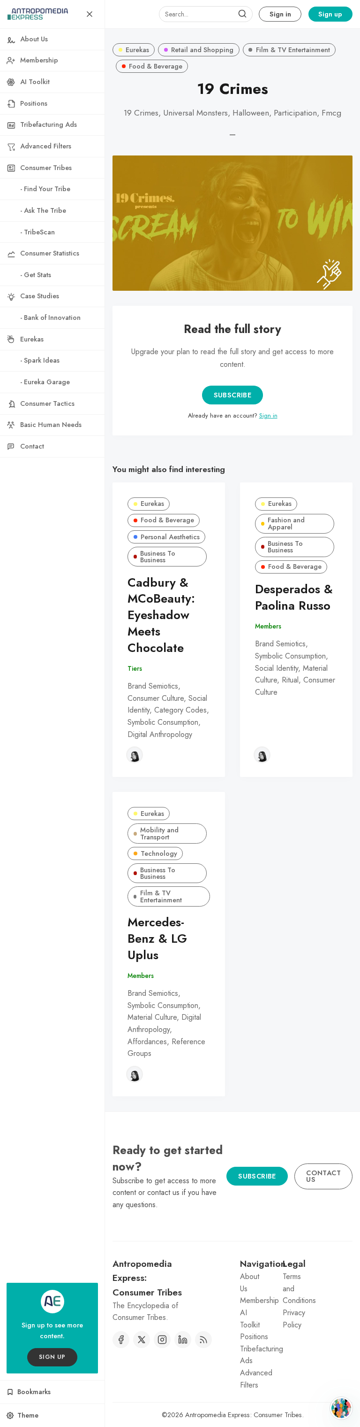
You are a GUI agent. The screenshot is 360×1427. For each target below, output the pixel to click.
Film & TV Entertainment (293, 49)
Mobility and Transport (159, 833)
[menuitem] (52, 39)
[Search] (242, 14)
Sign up (330, 14)
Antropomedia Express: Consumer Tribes (243, 1414)
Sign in (280, 14)
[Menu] (89, 14)
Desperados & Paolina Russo (294, 597)
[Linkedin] (182, 1339)
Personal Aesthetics (170, 537)
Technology (159, 853)
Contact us (323, 1176)
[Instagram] (162, 1339)
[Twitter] (141, 1339)
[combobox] (206, 14)
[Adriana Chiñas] (135, 755)
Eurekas (137, 49)
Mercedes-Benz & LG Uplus (157, 939)
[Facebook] (120, 1339)
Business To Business (157, 557)
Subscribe (233, 395)
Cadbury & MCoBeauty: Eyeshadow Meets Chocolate (161, 615)
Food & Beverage (155, 66)
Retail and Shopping (202, 49)
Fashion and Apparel (286, 523)
